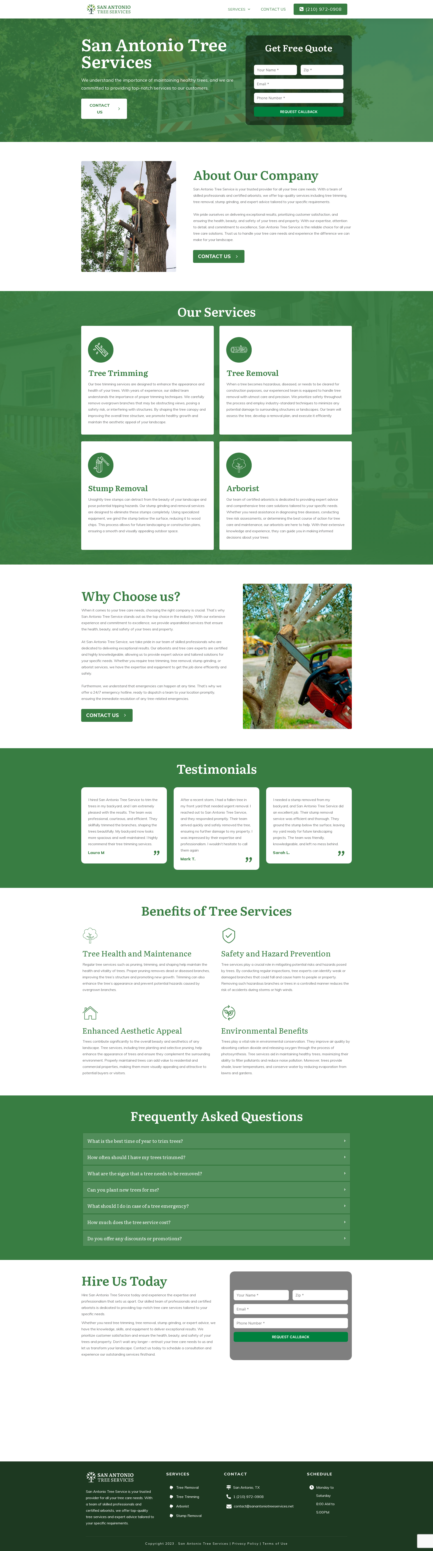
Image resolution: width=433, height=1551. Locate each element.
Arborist (242, 487)
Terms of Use (275, 1544)
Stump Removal (118, 487)
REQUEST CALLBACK (299, 111)
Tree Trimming (118, 372)
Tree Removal (252, 372)
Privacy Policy (245, 1544)
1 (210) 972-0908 (248, 1496)
